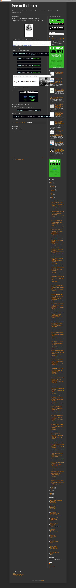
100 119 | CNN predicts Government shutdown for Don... (57, 263)
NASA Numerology (53, 512)
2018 (51, 183)
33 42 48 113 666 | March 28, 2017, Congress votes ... (56, 319)
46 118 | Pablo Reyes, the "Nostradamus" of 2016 (59, 73)
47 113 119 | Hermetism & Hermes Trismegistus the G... (56, 324)
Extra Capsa (52, 530)
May (52, 196)
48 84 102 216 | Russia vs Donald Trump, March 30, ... (56, 270)
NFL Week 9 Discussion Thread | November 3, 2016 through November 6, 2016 (59, 89)
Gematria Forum (52, 525)
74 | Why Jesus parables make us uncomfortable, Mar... (56, 440)
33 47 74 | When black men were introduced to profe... (56, 221)
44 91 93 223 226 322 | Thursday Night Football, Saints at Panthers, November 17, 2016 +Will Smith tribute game (59, 106)
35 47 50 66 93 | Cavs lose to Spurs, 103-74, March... (57, 346)
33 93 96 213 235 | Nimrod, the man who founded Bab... (57, 362)
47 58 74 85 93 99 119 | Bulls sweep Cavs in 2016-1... (57, 234)
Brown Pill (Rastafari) (53, 546)
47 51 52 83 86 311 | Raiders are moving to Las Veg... (56, 371)
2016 (51, 490)
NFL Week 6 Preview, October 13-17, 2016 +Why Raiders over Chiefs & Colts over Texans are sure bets (57, 97)
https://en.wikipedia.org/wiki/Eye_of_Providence (20, 48)
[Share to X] (29, 122)
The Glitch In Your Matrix (54, 505)
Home (29, 157)
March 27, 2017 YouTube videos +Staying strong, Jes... (56, 375)
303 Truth (51, 553)
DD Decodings (52, 537)
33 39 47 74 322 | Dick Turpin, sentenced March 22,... (56, 380)
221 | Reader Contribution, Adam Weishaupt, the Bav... (56, 223)
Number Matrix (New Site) (54, 511)
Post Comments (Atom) (20, 159)
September (53, 190)
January (52, 488)
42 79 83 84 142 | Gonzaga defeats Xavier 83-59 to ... (56, 409)
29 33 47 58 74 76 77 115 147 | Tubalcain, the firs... (56, 366)
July (52, 193)
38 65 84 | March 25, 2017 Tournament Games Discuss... (57, 472)
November (53, 187)
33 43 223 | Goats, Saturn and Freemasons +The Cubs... (56, 348)
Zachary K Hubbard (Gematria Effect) (56, 500)
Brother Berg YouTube (53, 547)
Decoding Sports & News (54, 534)
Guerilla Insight (52, 518)
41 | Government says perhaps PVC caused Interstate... (57, 232)
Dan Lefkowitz (52, 540)
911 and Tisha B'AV (53, 551)
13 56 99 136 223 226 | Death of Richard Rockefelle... (56, 247)
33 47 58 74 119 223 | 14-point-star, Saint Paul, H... (56, 317)
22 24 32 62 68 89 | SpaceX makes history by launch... (56, 236)
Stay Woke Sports (53, 507)
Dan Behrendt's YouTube (54, 541)
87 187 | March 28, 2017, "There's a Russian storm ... (56, 342)
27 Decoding (52, 554)
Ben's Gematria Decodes (54, 548)
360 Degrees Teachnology (54, 552)
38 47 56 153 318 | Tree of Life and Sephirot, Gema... (56, 326)
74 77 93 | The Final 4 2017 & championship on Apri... (56, 411)
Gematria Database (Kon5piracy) (55, 526)
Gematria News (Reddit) (54, 523)
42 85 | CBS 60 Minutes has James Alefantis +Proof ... (56, 355)
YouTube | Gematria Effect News (18, 575)
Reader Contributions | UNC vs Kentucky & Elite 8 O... (56, 474)
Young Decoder (52, 501)
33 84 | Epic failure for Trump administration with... (55, 469)
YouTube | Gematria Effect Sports (18, 574)
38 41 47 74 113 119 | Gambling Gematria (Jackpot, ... (56, 465)
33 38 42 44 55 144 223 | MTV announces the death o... (56, 310)
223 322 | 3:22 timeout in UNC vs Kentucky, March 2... (56, 407)
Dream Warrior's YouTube (54, 531)
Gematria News (52, 524)
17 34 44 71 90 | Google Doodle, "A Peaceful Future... (56, 214)
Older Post (43, 157)
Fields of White (52, 529)
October (52, 189)
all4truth (51, 549)
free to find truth (24, 6)
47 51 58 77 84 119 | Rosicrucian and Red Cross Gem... (57, 207)
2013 (51, 494)
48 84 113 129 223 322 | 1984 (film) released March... (57, 245)
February (52, 487)
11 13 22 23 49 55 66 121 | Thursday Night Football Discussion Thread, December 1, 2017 (59, 114)
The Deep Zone (52, 506)
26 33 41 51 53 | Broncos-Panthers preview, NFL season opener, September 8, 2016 (59, 123)
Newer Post (14, 157)
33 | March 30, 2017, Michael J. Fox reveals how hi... (56, 230)
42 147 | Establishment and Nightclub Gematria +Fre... (57, 402)
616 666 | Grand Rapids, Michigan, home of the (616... (56, 357)
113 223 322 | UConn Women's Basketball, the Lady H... (56, 315)
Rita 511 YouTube (53, 508)
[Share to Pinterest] (31, 122)
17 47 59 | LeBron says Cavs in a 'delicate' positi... (56, 337)
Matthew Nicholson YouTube (54, 513)
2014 (51, 493)
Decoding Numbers (53, 536)
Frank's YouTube (53, 528)
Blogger (42, 580)
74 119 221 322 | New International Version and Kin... (56, 373)
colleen (51, 542)
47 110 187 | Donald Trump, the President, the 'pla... (56, 395)
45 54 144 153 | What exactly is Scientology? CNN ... (56, 434)
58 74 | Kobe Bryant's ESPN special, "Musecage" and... (57, 292)
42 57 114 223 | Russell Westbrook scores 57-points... (56, 281)
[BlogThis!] (28, 122)
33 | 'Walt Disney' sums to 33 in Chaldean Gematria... (56, 431)
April (52, 197)
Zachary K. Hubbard (52, 564)
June (52, 194)
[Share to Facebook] (30, 122)
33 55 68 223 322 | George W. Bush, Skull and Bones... (57, 295)
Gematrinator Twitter (53, 519)
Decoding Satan (52, 535)
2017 (51, 185)
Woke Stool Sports (53, 502)
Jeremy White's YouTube (54, 514)
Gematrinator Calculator (54, 520)
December (53, 186)
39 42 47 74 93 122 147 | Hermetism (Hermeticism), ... (57, 250)
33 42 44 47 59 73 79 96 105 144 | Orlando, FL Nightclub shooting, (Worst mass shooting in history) (59, 150)
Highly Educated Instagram (54, 517)
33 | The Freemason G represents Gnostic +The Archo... (56, 456)
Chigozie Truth (52, 543)
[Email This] (27, 122)
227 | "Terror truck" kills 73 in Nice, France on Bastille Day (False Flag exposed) (59, 142)
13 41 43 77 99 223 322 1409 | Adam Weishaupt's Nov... (57, 299)
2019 (51, 182)
